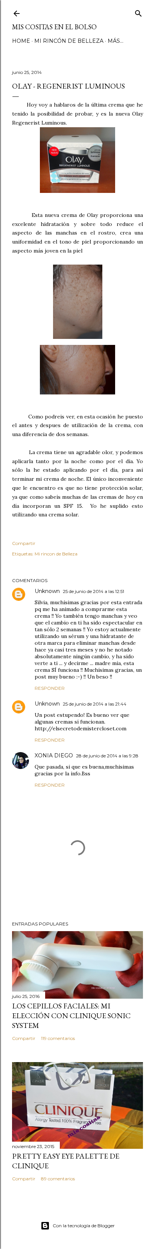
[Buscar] (138, 12)
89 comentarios (58, 1178)
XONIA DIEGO (54, 755)
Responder (50, 688)
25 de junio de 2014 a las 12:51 (93, 591)
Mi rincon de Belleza (56, 554)
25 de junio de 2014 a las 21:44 (94, 704)
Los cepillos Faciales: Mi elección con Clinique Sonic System (71, 1015)
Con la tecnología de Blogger (84, 1225)
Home (21, 41)
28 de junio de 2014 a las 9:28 (107, 755)
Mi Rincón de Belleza (68, 41)
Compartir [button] (23, 543)
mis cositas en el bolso (54, 27)
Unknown (47, 591)
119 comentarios (58, 1038)
